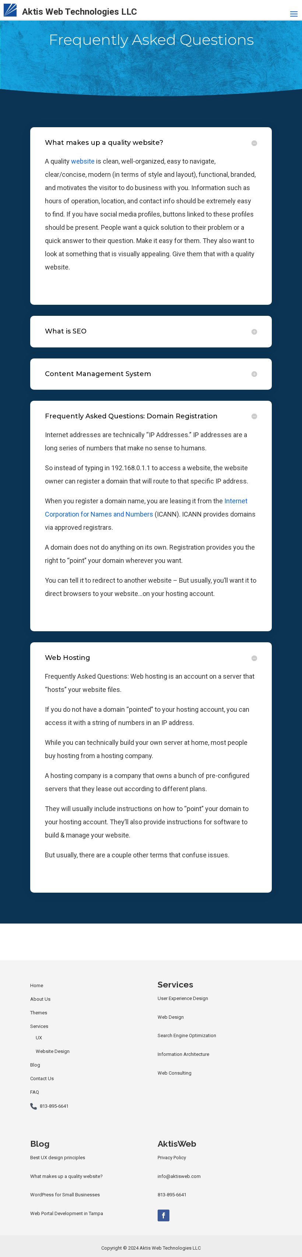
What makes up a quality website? (66, 1176)
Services (39, 1026)
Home (36, 985)
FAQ (34, 1092)
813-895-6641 (54, 1106)
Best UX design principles (57, 1157)
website (83, 161)
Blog (35, 1065)
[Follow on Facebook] (163, 1215)
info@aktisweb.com (179, 1176)
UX (39, 1037)
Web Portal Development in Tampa (66, 1213)
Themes (38, 1012)
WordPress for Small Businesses (65, 1194)
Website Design (53, 1051)
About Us (40, 999)
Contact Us (42, 1078)
